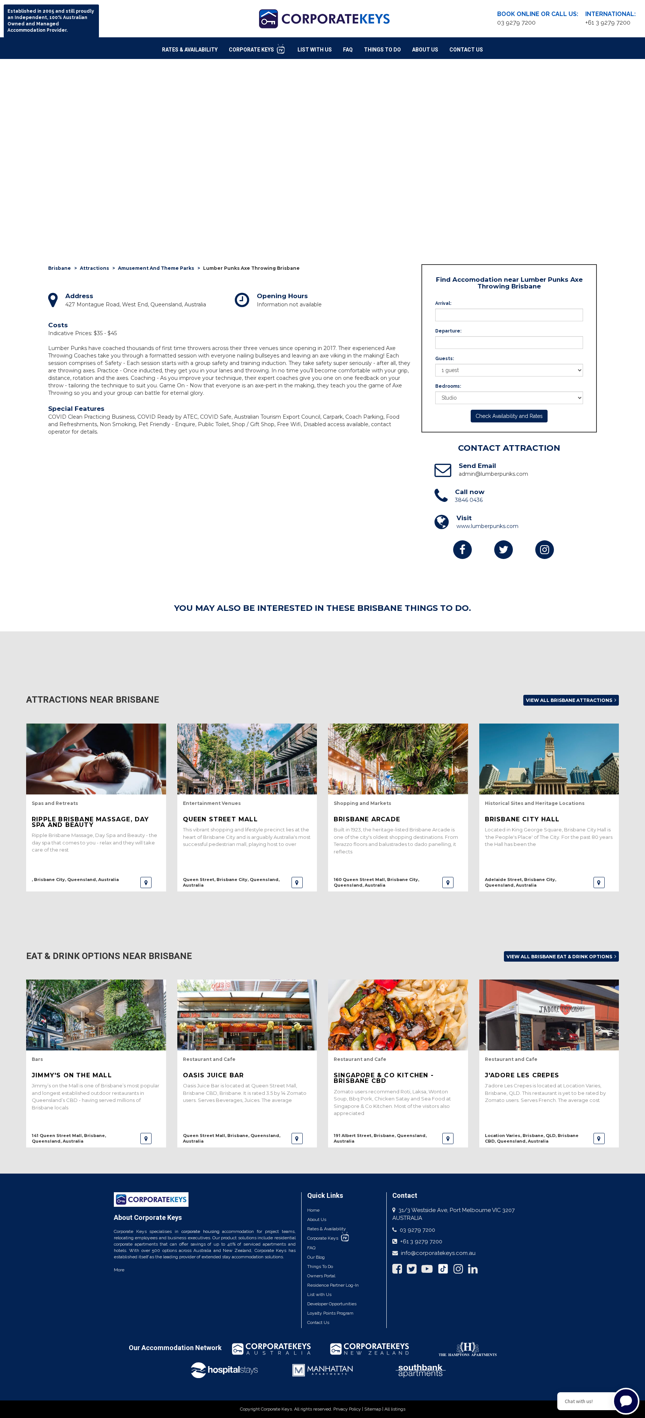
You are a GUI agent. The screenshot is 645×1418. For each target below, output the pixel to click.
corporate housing (200, 1231)
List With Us (314, 50)
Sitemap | (374, 1409)
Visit (464, 518)
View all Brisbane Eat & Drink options (560, 956)
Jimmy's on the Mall (72, 1075)
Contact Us (466, 50)
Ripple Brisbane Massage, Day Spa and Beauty (90, 822)
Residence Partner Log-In (333, 1285)
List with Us (319, 1294)
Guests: (444, 358)
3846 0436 (469, 500)
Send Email (477, 465)
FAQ (348, 50)
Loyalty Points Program (330, 1313)
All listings (394, 1409)
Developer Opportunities (331, 1303)
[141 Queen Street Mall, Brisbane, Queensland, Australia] (146, 1138)
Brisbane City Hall (522, 819)
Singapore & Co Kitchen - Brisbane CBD (384, 1078)
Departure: (448, 331)
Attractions (94, 268)
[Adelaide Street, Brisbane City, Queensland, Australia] (599, 882)
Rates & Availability (190, 50)
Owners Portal (321, 1275)
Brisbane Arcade (367, 819)
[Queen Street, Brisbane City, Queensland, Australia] (297, 882)
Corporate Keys (252, 50)
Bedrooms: (448, 386)
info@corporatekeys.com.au (438, 1253)
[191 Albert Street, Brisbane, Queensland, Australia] (448, 1138)
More (119, 1269)
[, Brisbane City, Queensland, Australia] (146, 882)
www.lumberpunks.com (487, 526)
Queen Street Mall (220, 819)
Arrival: (443, 303)
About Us (425, 50)
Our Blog (316, 1257)
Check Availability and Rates (509, 416)
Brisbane (59, 268)
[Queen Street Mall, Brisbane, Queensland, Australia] (297, 1138)
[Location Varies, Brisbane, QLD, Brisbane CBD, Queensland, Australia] (599, 1138)
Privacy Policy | (348, 1409)
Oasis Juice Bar (213, 1075)
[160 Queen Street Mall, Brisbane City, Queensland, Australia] (448, 882)
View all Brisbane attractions (569, 700)
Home (313, 1210)
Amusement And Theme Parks (156, 268)
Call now (469, 492)
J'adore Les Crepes (522, 1075)
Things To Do (382, 50)
